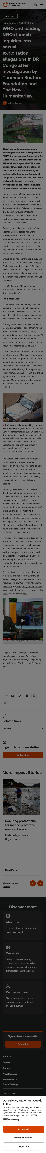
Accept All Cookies (23, 1129)
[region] (23, 1124)
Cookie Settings (23, 1137)
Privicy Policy (13, 1120)
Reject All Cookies (23, 1146)
